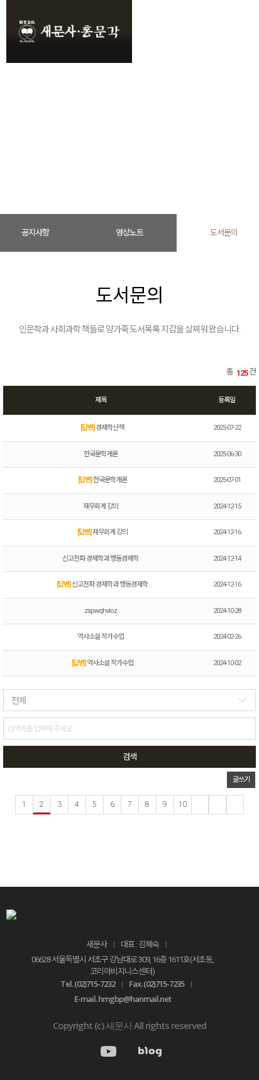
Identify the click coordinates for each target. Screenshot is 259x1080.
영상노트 (129, 232)
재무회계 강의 (100, 506)
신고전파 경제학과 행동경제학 (100, 558)
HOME (80, 151)
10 (182, 804)
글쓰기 (241, 779)
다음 (217, 805)
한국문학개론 (101, 454)
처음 (200, 805)
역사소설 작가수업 (100, 637)
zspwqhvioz (100, 611)
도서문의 (175, 151)
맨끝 (235, 805)
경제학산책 (102, 428)
